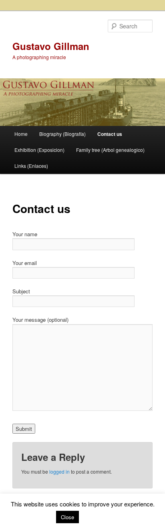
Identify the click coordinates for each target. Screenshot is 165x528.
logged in (59, 471)
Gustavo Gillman (50, 46)
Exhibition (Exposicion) (39, 149)
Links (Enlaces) (31, 165)
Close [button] (67, 517)
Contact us (109, 133)
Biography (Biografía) (62, 133)
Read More (95, 516)
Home (21, 133)
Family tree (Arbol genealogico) (110, 149)
